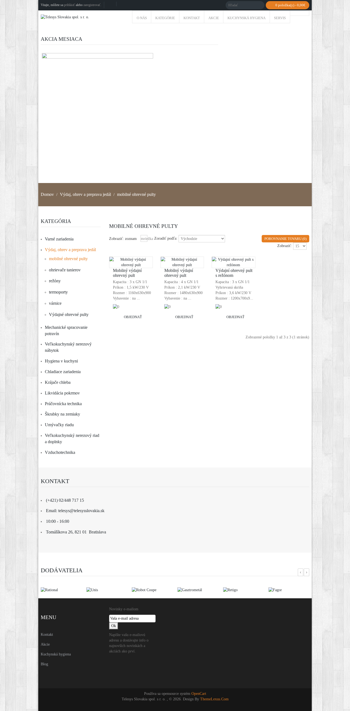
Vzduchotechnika (60, 452)
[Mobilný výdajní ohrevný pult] (131, 266)
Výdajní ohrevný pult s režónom (233, 273)
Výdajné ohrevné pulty (69, 314)
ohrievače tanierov (65, 270)
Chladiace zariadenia (63, 371)
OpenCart (198, 694)
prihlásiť (69, 5)
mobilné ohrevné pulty (136, 194)
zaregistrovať (91, 5)
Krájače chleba (58, 382)
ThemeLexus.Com (214, 699)
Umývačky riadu (59, 424)
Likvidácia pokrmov (62, 393)
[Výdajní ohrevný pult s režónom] (233, 266)
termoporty (58, 292)
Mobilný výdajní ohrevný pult (127, 273)
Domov (47, 194)
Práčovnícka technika (63, 403)
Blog (44, 664)
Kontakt (47, 634)
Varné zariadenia (59, 239)
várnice (55, 303)
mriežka (144, 239)
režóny (55, 280)
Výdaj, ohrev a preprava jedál (85, 194)
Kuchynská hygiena (56, 654)
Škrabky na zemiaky (62, 414)
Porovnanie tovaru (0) (285, 239)
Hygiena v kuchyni (61, 361)
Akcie (45, 644)
